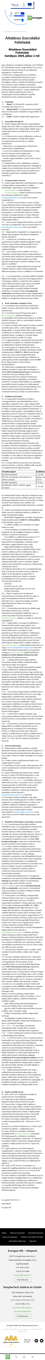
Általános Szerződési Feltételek (15, 31)
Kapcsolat (32, 1241)
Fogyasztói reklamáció (9, 1237)
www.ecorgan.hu (11, 190)
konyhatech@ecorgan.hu (22, 1307)
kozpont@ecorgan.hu (22, 1275)
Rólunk (4, 1233)
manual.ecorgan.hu (9, 618)
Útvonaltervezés (22, 1280)
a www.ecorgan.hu (11, 193)
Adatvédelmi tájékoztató (17, 1241)
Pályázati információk (17, 1233)
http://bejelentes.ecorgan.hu (13, 932)
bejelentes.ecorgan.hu (10, 645)
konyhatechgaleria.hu (22, 1311)
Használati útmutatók (35, 1233)
